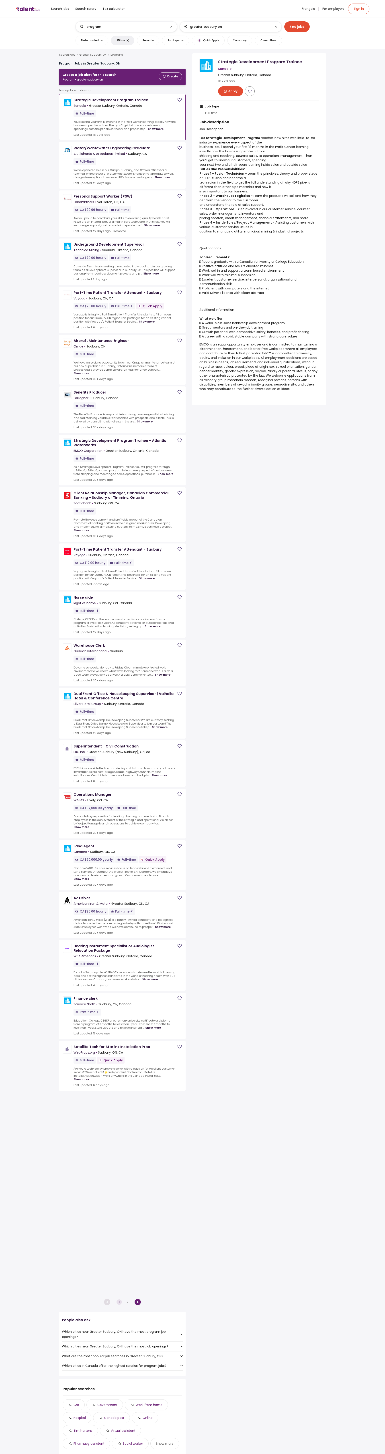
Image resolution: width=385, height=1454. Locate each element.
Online (148, 1418)
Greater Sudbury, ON (92, 54)
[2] (138, 1302)
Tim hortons (83, 1430)
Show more (156, 129)
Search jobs (67, 54)
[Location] (227, 26)
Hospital (80, 1418)
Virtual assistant (123, 1430)
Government (107, 1405)
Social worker (133, 1443)
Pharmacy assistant (89, 1443)
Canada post (114, 1418)
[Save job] (179, 100)
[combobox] (126, 26)
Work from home (149, 1405)
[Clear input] (171, 26)
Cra (76, 1405)
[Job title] (122, 26)
